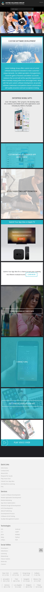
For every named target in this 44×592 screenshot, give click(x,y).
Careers (3, 564)
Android (17, 529)
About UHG (4, 473)
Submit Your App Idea (7, 481)
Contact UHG (5, 471)
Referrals (4, 561)
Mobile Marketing (6, 500)
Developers (4, 548)
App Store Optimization (8, 503)
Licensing (4, 553)
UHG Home (4, 468)
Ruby (2, 537)
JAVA (2, 534)
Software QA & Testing (8, 516)
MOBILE (17, 534)
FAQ (2, 486)
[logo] (13, 3)
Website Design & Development (11, 505)
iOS (2, 529)
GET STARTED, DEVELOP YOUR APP (22, 404)
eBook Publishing (6, 511)
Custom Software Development (10, 495)
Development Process (8, 513)
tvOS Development (7, 508)
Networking (4, 556)
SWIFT (17, 532)
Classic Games (5, 559)
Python (17, 537)
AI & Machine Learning (8, 484)
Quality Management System (10, 519)
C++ (2, 532)
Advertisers (4, 551)
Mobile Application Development (11, 497)
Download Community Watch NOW (22, 311)
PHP (16, 540)
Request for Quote (6, 476)
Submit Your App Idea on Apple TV (22, 222)
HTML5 (3, 540)
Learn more (32, 274)
